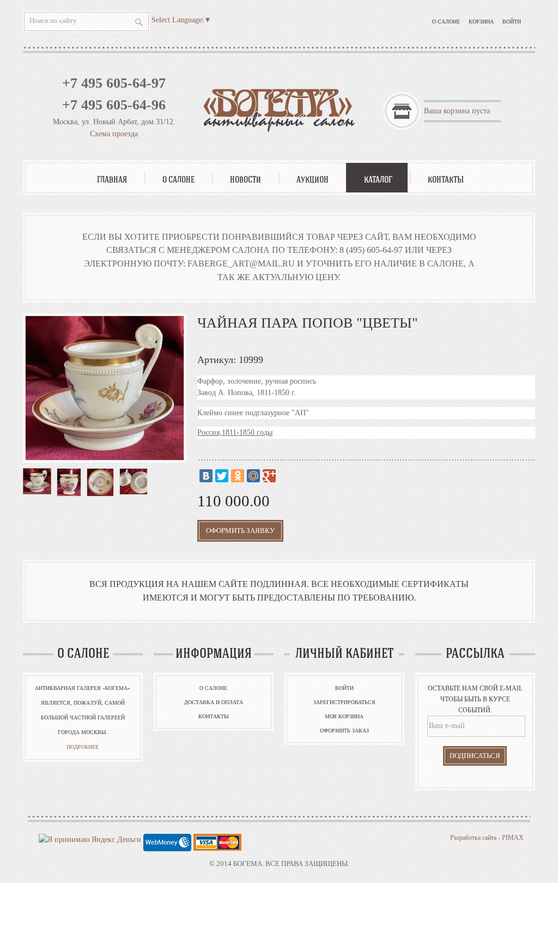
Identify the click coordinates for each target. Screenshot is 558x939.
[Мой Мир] (253, 475)
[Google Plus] (269, 475)
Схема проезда (114, 134)
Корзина (481, 22)
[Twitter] (221, 475)
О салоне (446, 22)
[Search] (139, 22)
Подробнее (82, 747)
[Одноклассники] (237, 475)
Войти (511, 22)
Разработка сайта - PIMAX (487, 837)
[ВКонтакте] (206, 475)
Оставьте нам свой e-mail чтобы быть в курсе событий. (475, 699)
